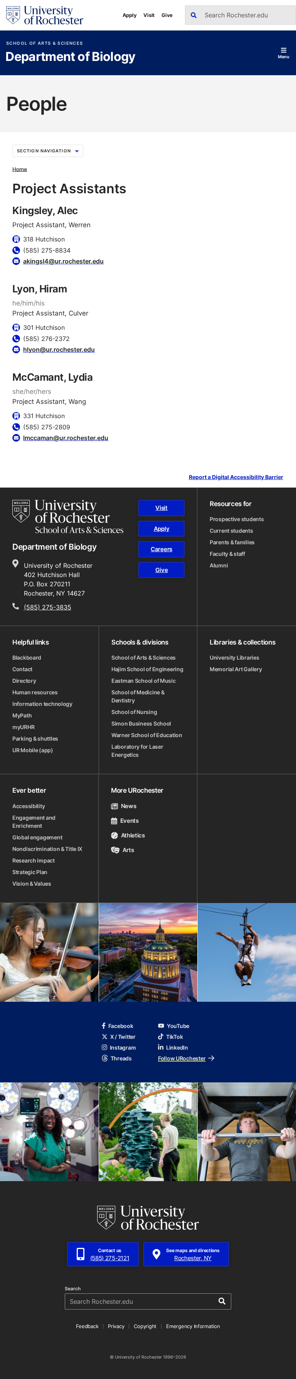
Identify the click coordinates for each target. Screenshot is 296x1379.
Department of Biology (70, 57)
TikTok (174, 1036)
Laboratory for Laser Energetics (137, 750)
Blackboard (26, 657)
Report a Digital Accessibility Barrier (236, 477)
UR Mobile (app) (32, 750)
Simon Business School (141, 723)
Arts (128, 850)
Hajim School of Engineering (147, 669)
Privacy (116, 1326)
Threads (121, 1058)
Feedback (87, 1326)
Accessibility (28, 806)
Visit (149, 15)
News (128, 806)
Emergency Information (193, 1326)
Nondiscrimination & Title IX (47, 848)
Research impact (33, 860)
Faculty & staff (227, 553)
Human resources (35, 692)
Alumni (219, 565)
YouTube (178, 1026)
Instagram (123, 1047)
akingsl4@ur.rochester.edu (63, 261)
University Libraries (234, 657)
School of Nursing (134, 712)
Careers (161, 549)
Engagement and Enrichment (34, 821)
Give (167, 15)
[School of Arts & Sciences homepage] (67, 516)
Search (73, 1288)
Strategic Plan (29, 872)
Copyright (145, 1326)
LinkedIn (177, 1047)
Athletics (133, 835)
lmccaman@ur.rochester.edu (65, 438)
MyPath (22, 715)
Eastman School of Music (143, 680)
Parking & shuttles (35, 738)
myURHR (23, 727)
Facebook (120, 1026)
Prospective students (237, 519)
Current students (231, 530)
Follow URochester (181, 1058)
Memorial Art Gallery (236, 669)
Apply (130, 15)
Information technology (42, 703)
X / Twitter (123, 1036)
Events (129, 821)
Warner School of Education (146, 735)
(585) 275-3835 (47, 607)
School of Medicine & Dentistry (137, 696)
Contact (22, 669)
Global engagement (37, 837)
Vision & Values (31, 883)
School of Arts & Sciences (44, 43)
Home (19, 168)
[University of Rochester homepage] (44, 15)
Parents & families (232, 542)
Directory (24, 680)
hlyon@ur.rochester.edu (59, 349)
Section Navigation (44, 151)
